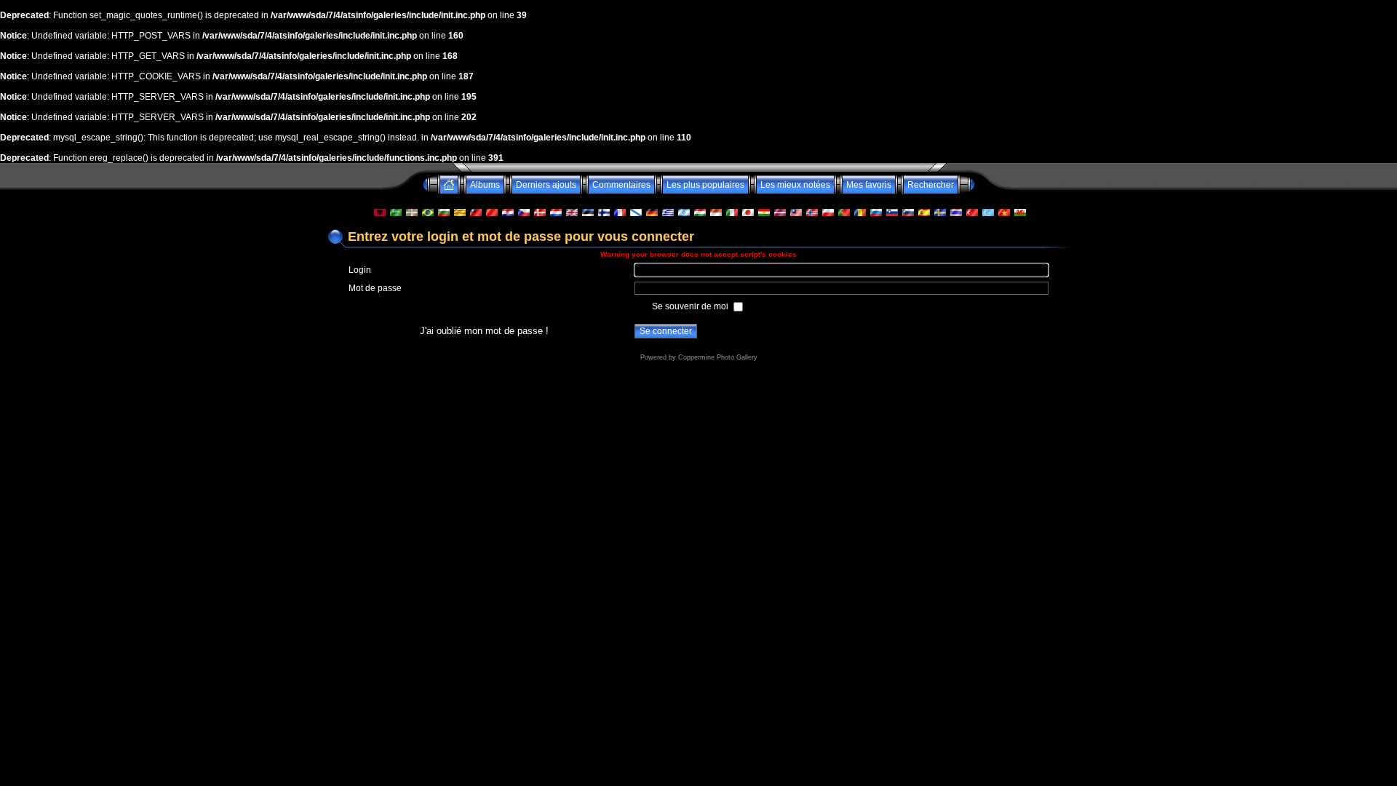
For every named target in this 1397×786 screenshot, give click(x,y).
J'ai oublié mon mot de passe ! (484, 330)
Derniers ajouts (546, 185)
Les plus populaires (705, 185)
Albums (485, 185)
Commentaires (621, 185)
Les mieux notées (795, 185)
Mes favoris (868, 185)
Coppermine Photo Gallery (717, 357)
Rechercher (930, 185)
